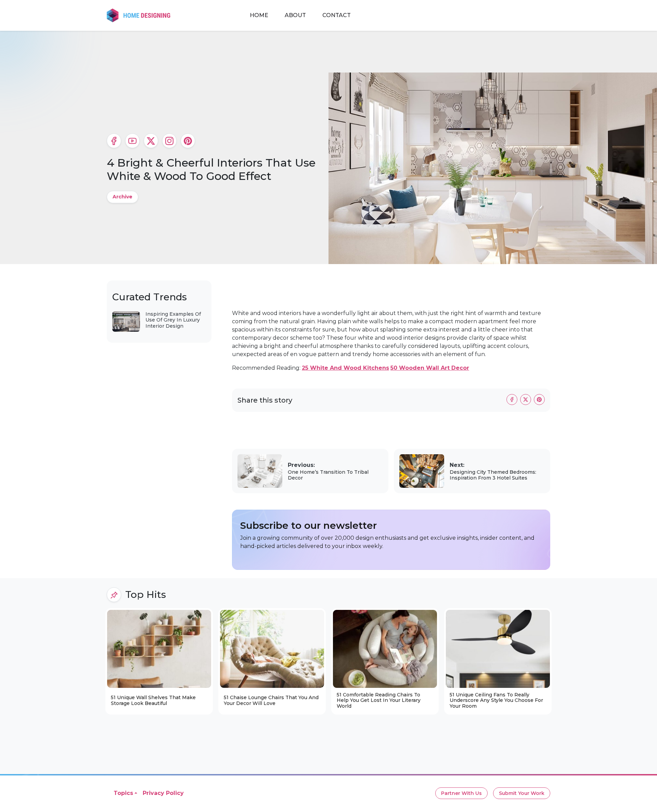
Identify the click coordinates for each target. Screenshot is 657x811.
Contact (336, 15)
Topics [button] (123, 793)
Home (259, 15)
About (295, 15)
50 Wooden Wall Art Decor (429, 368)
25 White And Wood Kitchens (345, 368)
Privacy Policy (163, 793)
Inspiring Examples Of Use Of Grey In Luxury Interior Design (173, 320)
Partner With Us (461, 793)
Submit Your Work (521, 793)
